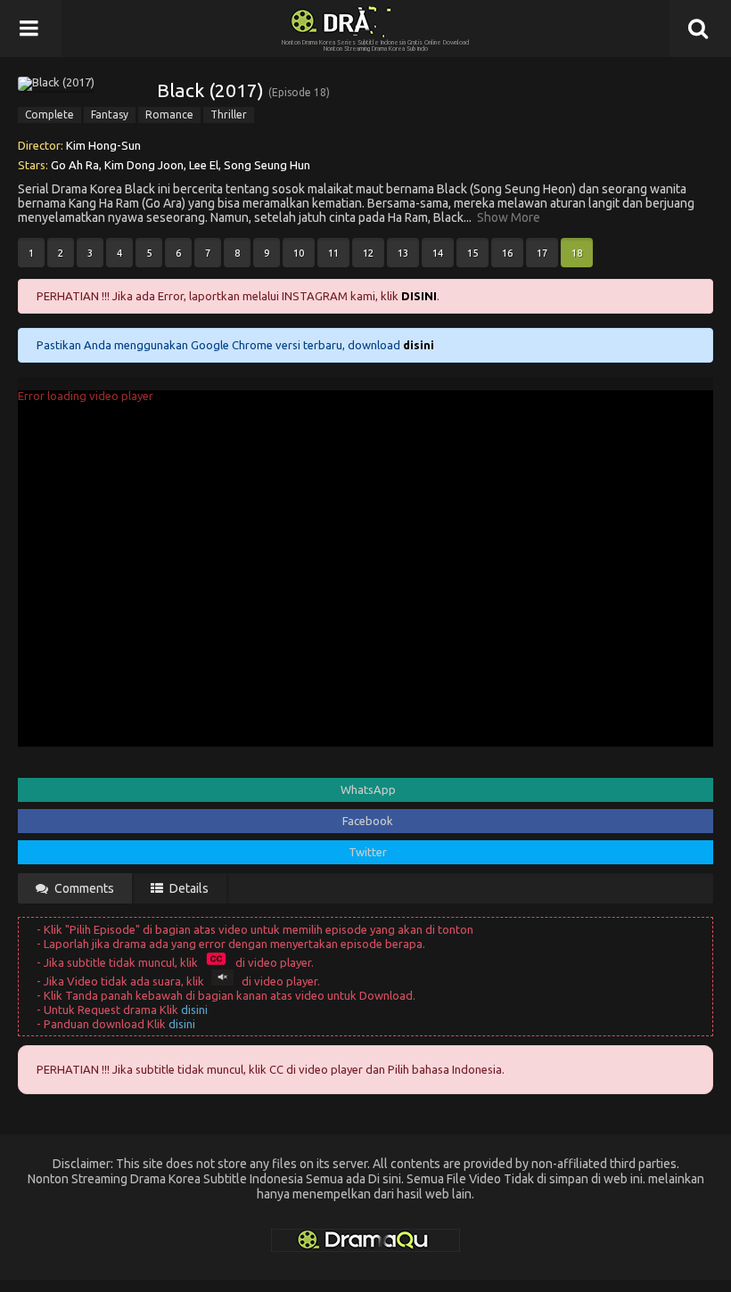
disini (194, 1009)
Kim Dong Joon (144, 165)
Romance (169, 114)
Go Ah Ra (75, 165)
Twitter (368, 852)
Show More (508, 217)
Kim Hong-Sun (103, 145)
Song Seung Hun (267, 165)
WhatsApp (368, 789)
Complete (49, 114)
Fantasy (109, 114)
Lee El (203, 165)
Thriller (228, 114)
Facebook (367, 820)
